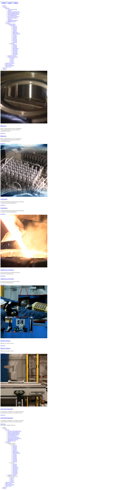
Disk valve (12, 43)
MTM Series (15, 50)
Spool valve (12, 25)
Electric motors (8, 64)
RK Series (15, 38)
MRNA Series (15, 32)
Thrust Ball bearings (12, 15)
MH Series (15, 41)
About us (5, 68)
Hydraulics (7, 22)
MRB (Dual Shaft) (16, 33)
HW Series (15, 42)
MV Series (15, 47)
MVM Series (15, 53)
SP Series (15, 30)
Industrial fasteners (6, 409)
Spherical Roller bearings (13, 14)
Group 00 (12, 58)
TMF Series (15, 52)
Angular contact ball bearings (14, 431)
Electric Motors (5, 341)
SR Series (15, 31)
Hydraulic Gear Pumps (13, 57)
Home (4, 5)
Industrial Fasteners (9, 65)
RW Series (15, 39)
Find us (4, 69)
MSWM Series (16, 48)
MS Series (15, 44)
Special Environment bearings (14, 438)
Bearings (7, 8)
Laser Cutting (8, 66)
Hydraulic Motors (11, 24)
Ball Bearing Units (12, 21)
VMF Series (15, 54)
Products (5, 7)
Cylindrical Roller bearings (13, 13)
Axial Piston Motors (12, 55)
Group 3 (12, 61)
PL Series (15, 35)
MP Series (15, 27)
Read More (2, 133)
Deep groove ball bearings (14, 11)
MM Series (15, 26)
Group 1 (12, 59)
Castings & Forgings (9, 63)
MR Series (15, 28)
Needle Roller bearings (13, 20)
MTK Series (15, 49)
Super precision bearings (13, 16)
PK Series (15, 37)
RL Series (15, 36)
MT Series (15, 46)
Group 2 (12, 60)
